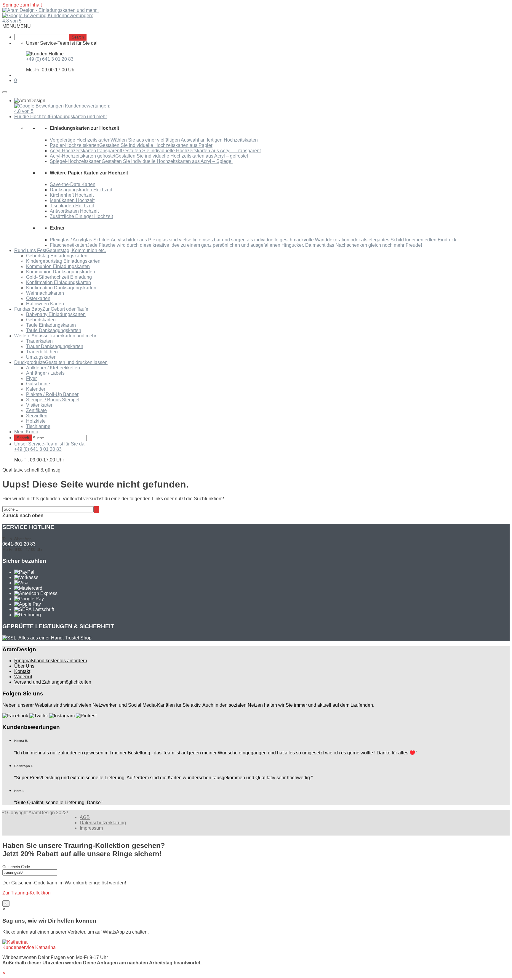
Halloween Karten (45, 303)
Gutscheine (38, 383)
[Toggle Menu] (4, 92)
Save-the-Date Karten (72, 184)
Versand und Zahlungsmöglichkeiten (52, 681)
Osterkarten (38, 298)
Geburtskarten (41, 319)
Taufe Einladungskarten (51, 325)
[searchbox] (41, 37)
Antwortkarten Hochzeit (74, 211)
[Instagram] (62, 715)
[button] (16, 26)
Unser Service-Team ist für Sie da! (50, 443)
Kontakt (22, 671)
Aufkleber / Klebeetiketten (53, 367)
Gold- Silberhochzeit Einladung (59, 277)
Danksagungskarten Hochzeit (81, 189)
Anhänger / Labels (45, 373)
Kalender (35, 389)
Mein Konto (26, 431)
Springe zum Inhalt (22, 4)
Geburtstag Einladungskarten (56, 255)
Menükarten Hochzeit (72, 200)
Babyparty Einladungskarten (56, 314)
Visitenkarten (40, 405)
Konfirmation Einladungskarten (58, 282)
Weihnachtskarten (45, 293)
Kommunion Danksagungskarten (60, 271)
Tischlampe (38, 426)
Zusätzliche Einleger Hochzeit (81, 216)
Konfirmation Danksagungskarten (61, 287)
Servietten (36, 415)
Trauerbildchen (42, 351)
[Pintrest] (86, 715)
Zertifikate (36, 410)
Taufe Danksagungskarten (53, 330)
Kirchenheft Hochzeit (72, 195)
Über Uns (24, 665)
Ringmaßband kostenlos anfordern (50, 660)
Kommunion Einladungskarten (58, 266)
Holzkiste (36, 421)
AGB (85, 817)
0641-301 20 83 (19, 543)
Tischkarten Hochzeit (72, 205)
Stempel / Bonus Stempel (52, 399)
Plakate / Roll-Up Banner (52, 394)
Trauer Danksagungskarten (54, 346)
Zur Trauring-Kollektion (26, 892)
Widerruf (23, 676)
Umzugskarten (41, 357)
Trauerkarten (39, 341)
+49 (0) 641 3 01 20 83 (49, 59)
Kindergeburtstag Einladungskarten (63, 261)
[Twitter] (38, 715)
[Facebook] (15, 715)
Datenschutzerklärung (103, 822)
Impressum (91, 828)
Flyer (31, 378)
